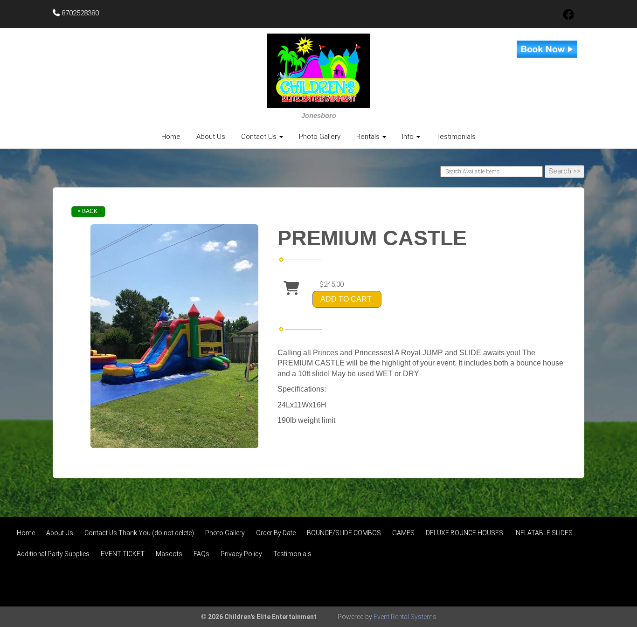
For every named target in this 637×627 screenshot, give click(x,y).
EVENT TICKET (123, 554)
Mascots (169, 554)
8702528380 (79, 13)
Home (170, 136)
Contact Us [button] (259, 136)
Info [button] (408, 136)
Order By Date (276, 533)
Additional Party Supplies (53, 554)
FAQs (201, 554)
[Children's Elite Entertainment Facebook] (568, 18)
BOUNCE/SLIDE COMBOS (344, 533)
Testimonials (456, 136)
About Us (210, 136)
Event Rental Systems (405, 616)
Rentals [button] (368, 136)
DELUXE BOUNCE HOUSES (464, 533)
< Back (87, 211)
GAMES (403, 533)
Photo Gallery (319, 136)
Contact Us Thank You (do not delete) (139, 533)
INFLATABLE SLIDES (543, 533)
